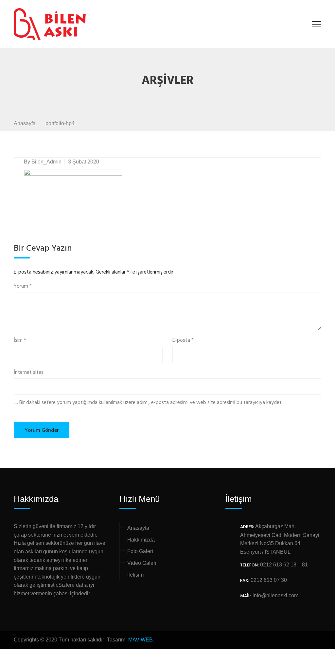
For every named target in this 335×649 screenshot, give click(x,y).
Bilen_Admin (46, 161)
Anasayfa (138, 528)
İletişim (135, 575)
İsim (20, 340)
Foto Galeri (140, 551)
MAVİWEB (140, 639)
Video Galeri (141, 563)
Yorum (23, 286)
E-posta (183, 340)
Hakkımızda (141, 540)
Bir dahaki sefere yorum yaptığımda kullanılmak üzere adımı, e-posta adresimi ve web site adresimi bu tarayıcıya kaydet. (151, 403)
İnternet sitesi (29, 373)
